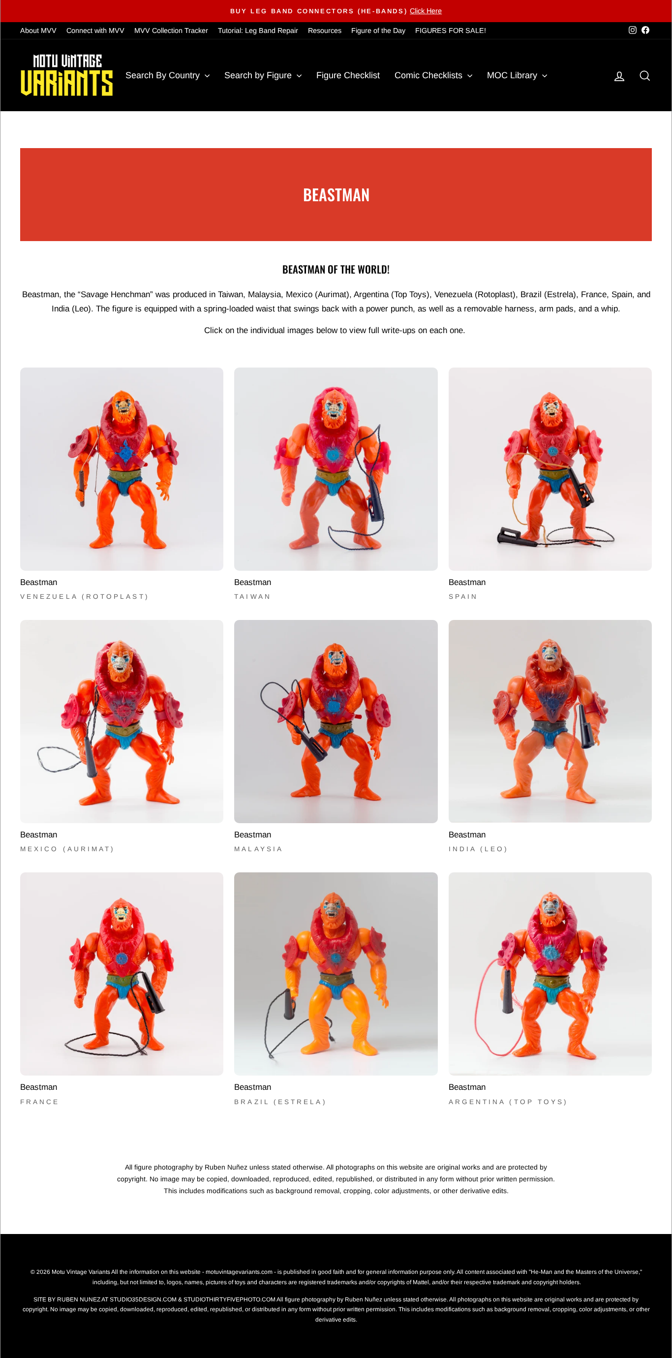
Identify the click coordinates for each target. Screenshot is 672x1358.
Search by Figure (259, 75)
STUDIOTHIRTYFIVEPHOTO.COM (229, 1299)
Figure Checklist (348, 75)
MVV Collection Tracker (171, 30)
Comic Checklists (430, 75)
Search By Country (163, 75)
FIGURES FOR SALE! (450, 30)
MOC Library (513, 75)
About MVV (38, 30)
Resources (324, 30)
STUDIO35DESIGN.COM (143, 1299)
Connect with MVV (95, 30)
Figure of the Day (378, 30)
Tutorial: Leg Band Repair (258, 30)
